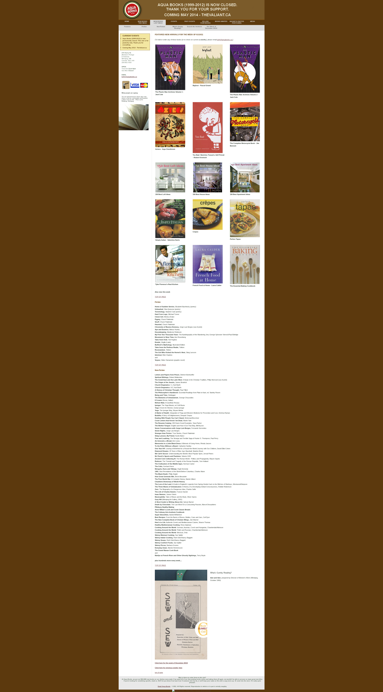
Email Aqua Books (164, 686)
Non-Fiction (161, 26)
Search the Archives (194, 26)
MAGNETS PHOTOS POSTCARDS (237, 22)
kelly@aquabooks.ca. (225, 40)
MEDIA (252, 21)
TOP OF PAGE (160, 297)
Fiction (144, 26)
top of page (159, 672)
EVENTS (174, 21)
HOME (127, 21)
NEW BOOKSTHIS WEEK (142, 22)
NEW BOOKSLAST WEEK (158, 22)
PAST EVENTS (189, 21)
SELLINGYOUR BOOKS (205, 22)
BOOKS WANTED (221, 21)
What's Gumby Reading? (177, 27)
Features (127, 26)
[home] (192, 19)
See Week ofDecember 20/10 (211, 27)
